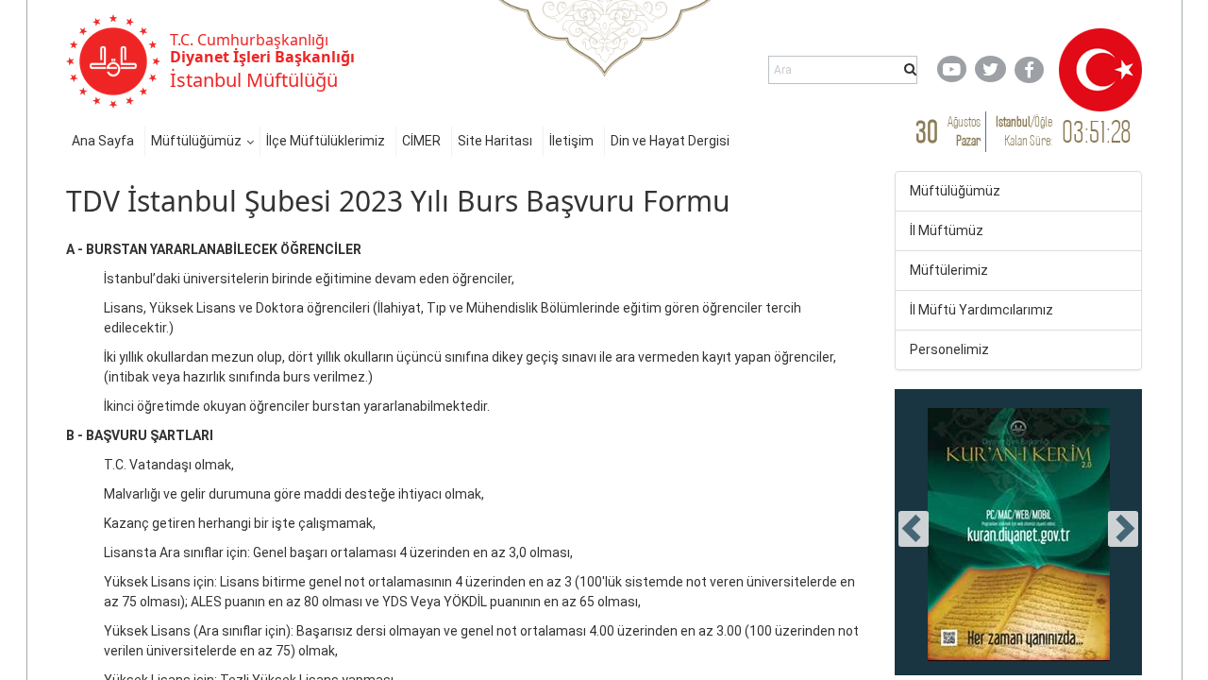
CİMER (421, 140)
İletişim (571, 140)
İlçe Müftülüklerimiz (325, 140)
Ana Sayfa (103, 140)
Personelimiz (949, 349)
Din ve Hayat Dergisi (670, 140)
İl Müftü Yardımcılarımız (981, 309)
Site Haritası (495, 140)
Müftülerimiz (949, 270)
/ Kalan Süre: (1024, 130)
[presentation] (913, 529)
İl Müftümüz (946, 230)
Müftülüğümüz (196, 140)
